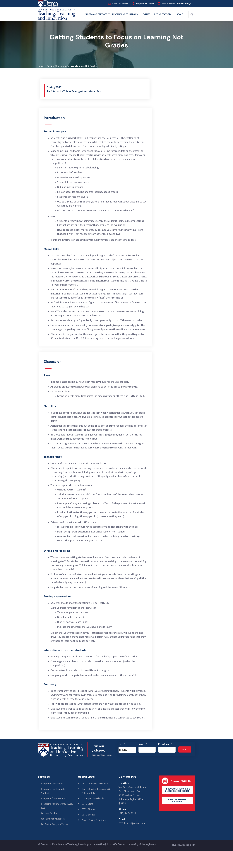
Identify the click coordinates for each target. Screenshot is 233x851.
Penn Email (165, 744)
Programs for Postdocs (53, 798)
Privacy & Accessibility (183, 844)
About (180, 14)
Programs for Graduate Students (53, 791)
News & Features (163, 14)
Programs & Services (96, 14)
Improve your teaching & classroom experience (177, 790)
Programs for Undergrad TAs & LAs (57, 806)
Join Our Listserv (120, 3)
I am (122, 744)
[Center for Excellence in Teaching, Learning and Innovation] (56, 13)
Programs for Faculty (52, 783)
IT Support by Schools (93, 798)
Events (146, 14)
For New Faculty (49, 813)
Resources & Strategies (125, 14)
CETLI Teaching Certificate (95, 783)
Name (142, 744)
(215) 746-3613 (127, 813)
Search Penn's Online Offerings (176, 3)
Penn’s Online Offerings (94, 820)
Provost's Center (116, 844)
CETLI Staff (87, 804)
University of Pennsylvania (141, 844)
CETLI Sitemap (89, 809)
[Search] (192, 14)
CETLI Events (88, 814)
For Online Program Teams (54, 824)
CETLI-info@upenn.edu (132, 823)
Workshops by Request (53, 818)
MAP (123, 803)
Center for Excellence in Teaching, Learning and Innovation (72, 844)
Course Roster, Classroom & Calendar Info (96, 791)
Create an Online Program (177, 800)
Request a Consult (145, 3)
